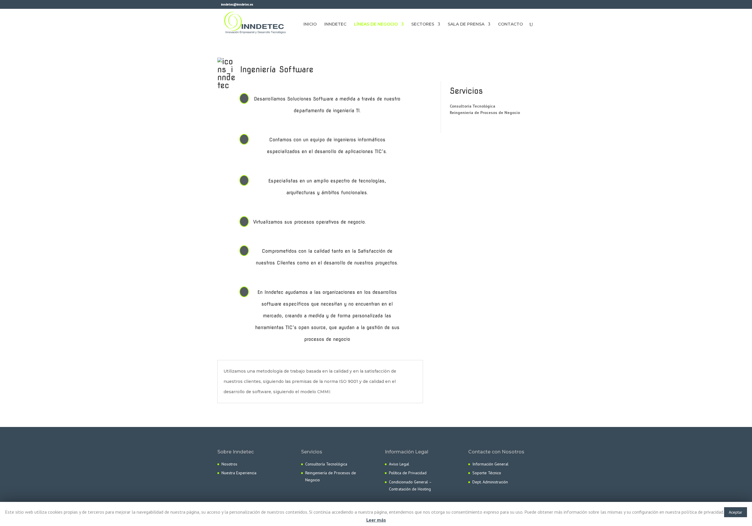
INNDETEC (335, 24)
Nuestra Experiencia (238, 472)
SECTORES (422, 24)
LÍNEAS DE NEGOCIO (376, 24)
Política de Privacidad (408, 472)
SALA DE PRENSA (466, 24)
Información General (490, 464)
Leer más (376, 520)
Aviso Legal (399, 464)
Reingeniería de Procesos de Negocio (485, 112)
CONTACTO (510, 24)
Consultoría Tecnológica (472, 106)
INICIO (310, 24)
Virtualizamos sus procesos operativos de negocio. (309, 222)
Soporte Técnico (486, 472)
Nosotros (229, 464)
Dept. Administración (490, 482)
